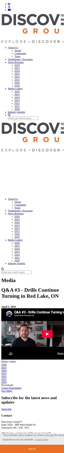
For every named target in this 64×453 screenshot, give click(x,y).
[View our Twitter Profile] (9, 7)
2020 (17, 82)
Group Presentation (11, 388)
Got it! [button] (32, 448)
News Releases (16, 62)
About (17, 50)
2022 (17, 77)
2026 (17, 65)
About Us (13, 47)
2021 (17, 79)
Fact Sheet (6, 391)
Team (17, 56)
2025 (17, 68)
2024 (17, 71)
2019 (17, 85)
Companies (20, 53)
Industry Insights (16, 112)
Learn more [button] (41, 439)
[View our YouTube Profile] (9, 9)
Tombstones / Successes (20, 59)
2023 (17, 74)
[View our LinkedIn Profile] (9, 4)
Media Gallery (15, 88)
